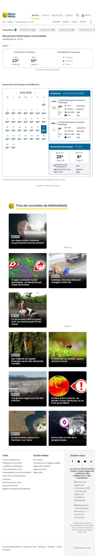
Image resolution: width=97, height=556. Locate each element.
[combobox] (6, 46)
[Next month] (35, 92)
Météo (10, 22)
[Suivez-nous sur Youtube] (85, 462)
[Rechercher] (77, 15)
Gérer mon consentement (14, 476)
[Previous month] (16, 92)
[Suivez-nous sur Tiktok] (91, 462)
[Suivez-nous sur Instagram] (79, 462)
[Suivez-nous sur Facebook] (72, 462)
